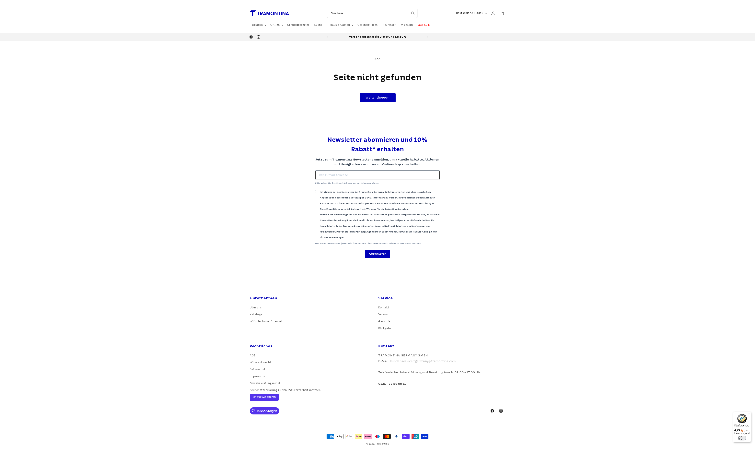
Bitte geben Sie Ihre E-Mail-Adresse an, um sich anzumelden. (347, 183)
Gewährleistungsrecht (265, 383)
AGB (253, 355)
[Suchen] (413, 13)
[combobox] (372, 13)
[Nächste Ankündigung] (427, 37)
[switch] (742, 438)
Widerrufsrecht (260, 362)
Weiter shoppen (378, 97)
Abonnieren (378, 253)
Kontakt (383, 307)
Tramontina (382, 444)
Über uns (256, 307)
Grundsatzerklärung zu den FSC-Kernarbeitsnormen (285, 390)
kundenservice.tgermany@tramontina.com (423, 361)
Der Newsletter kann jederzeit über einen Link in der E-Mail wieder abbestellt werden (368, 243)
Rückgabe (384, 328)
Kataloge (256, 314)
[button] (259, 25)
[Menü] (748, 414)
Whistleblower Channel (266, 321)
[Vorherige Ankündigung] (327, 37)
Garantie (384, 321)
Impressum (257, 376)
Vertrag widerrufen (264, 397)
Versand (383, 314)
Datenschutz (258, 369)
